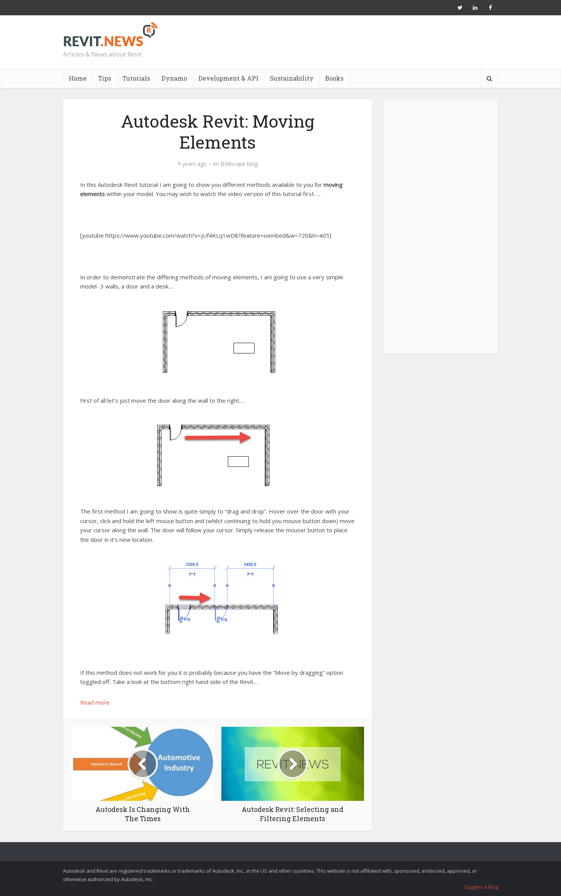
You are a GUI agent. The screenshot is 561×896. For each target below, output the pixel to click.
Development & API (228, 78)
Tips (104, 78)
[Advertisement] (441, 230)
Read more (95, 702)
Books (334, 78)
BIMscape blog (239, 163)
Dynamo (174, 78)
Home (78, 78)
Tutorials (136, 78)
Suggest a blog (481, 886)
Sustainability (292, 78)
